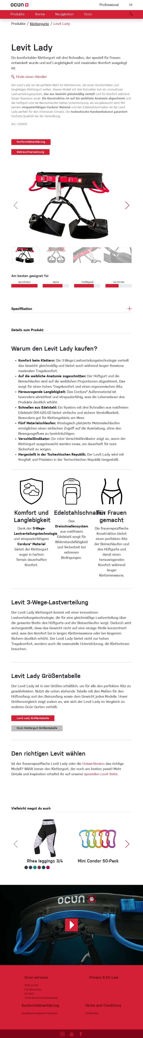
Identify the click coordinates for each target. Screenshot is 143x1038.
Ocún (88, 14)
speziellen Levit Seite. (101, 774)
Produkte (17, 14)
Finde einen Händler (31, 77)
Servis (40, 14)
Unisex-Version (93, 764)
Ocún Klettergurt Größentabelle (37, 728)
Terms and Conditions (103, 1006)
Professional (109, 5)
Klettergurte (39, 24)
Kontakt (29, 993)
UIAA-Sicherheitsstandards (41, 998)
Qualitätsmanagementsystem (40, 1013)
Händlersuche (33, 989)
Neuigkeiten (64, 14)
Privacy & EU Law (103, 978)
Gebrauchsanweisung (30, 152)
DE (131, 5)
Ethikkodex (92, 1013)
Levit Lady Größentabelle (33, 718)
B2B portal (31, 985)
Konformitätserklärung (31, 142)
